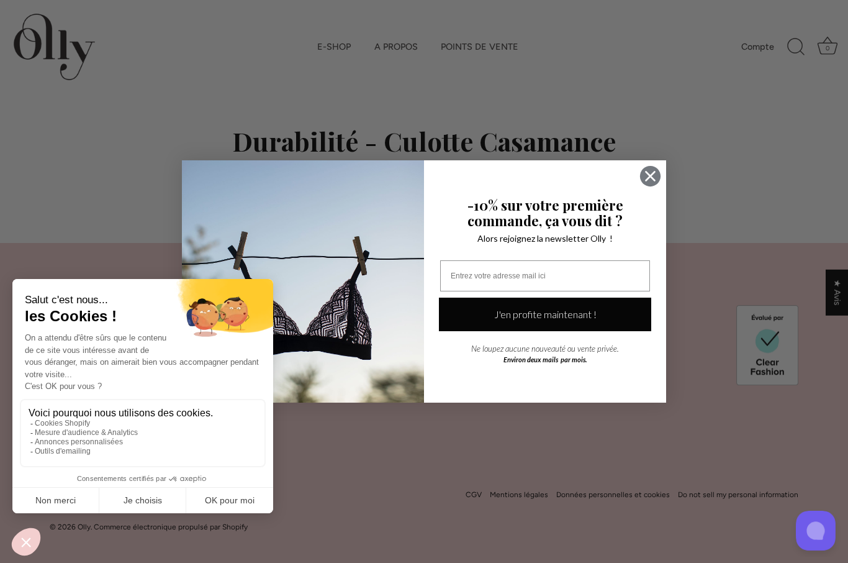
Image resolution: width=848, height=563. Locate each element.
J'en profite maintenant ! (545, 314)
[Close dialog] (650, 176)
